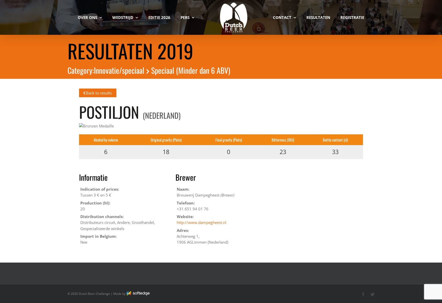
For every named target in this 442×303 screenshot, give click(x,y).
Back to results (99, 92)
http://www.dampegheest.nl (201, 222)
